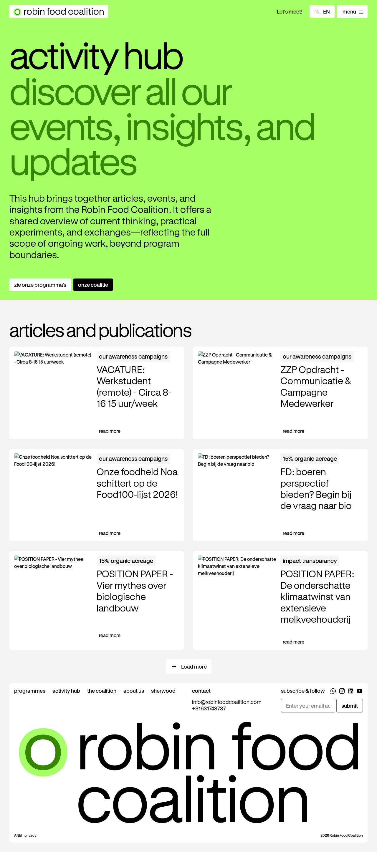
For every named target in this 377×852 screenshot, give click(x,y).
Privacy (30, 835)
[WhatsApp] (333, 692)
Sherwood (163, 691)
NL (317, 11)
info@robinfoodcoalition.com (227, 702)
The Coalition (101, 691)
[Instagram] (342, 692)
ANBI (18, 835)
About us (133, 691)
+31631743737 (209, 708)
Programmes (29, 691)
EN (326, 11)
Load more (194, 666)
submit (349, 706)
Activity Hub (66, 691)
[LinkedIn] (351, 692)
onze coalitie (93, 285)
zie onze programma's (40, 285)
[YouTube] (359, 692)
